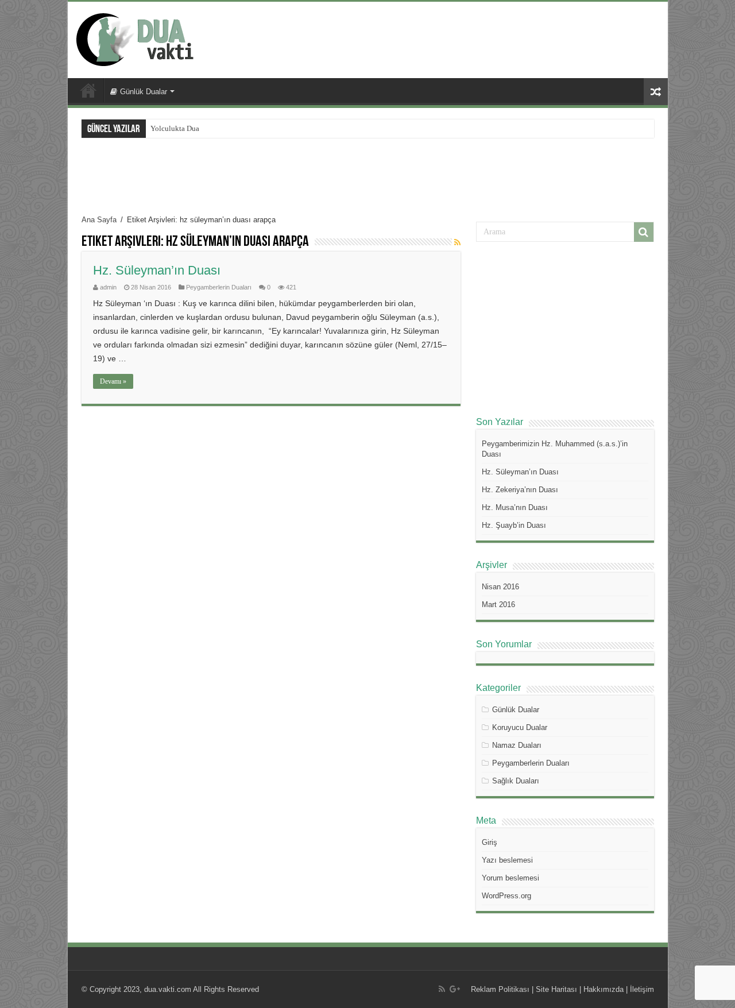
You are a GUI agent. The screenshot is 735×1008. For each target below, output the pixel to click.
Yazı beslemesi (507, 860)
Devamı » (113, 381)
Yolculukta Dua (174, 128)
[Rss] (442, 989)
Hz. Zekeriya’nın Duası (520, 489)
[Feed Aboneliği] (457, 242)
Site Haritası (556, 989)
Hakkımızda (603, 989)
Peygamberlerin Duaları (219, 287)
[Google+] (454, 989)
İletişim (642, 989)
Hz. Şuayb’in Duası (514, 525)
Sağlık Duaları (515, 781)
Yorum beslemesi (510, 878)
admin (108, 287)
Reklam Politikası (500, 989)
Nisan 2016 (500, 586)
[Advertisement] (450, 39)
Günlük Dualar (143, 91)
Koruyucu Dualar (519, 727)
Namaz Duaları (516, 745)
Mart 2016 (498, 604)
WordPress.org (506, 895)
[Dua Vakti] (146, 38)
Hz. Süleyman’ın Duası (156, 270)
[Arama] (643, 232)
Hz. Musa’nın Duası (515, 507)
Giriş (489, 842)
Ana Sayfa (88, 90)
